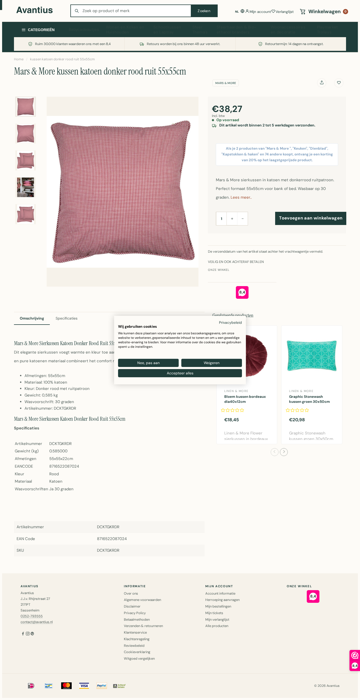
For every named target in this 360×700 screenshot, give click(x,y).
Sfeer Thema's (200, 30)
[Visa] (84, 686)
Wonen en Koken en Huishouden (125, 30)
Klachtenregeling (136, 639)
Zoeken (204, 10)
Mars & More (225, 83)
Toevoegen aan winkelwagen (310, 218)
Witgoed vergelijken (139, 658)
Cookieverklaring (137, 652)
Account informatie (220, 593)
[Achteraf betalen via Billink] (119, 686)
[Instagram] (27, 634)
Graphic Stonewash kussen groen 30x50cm (309, 399)
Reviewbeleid (134, 645)
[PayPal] (101, 686)
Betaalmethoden (137, 619)
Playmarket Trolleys (327, 30)
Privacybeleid (230, 322)
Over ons (131, 593)
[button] (275, 452)
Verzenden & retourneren (143, 626)
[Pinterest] (32, 634)
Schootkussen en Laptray (167, 30)
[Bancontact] (48, 686)
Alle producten (216, 626)
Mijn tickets (214, 613)
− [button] (242, 218)
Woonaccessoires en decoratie (288, 30)
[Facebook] (23, 634)
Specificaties (66, 318)
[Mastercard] (66, 686)
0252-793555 (32, 616)
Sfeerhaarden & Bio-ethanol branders (236, 30)
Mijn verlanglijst (217, 619)
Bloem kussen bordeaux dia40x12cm (245, 399)
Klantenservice (135, 632)
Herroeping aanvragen (222, 600)
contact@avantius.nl (37, 622)
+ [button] (232, 218)
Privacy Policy (135, 613)
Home (18, 59)
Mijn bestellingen (218, 606)
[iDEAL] (31, 686)
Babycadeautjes (84, 29)
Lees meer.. (241, 197)
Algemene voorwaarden (142, 600)
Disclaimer (132, 606)
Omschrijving (32, 318)
